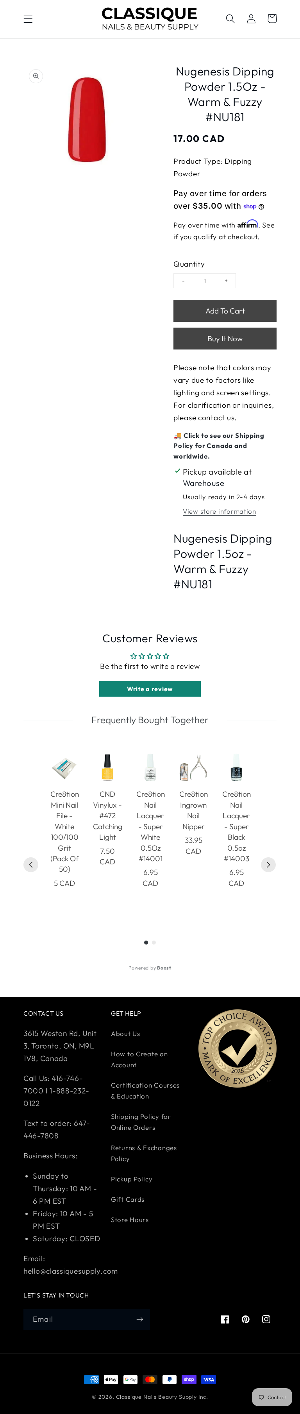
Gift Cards (128, 1199)
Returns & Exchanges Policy (144, 1153)
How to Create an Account (139, 1059)
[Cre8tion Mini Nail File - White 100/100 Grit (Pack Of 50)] (64, 767)
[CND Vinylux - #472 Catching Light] (107, 767)
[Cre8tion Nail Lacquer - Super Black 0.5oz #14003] (236, 767)
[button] (28, 18)
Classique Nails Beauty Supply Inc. (162, 1396)
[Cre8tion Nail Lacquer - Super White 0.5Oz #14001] (150, 767)
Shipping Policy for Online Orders (141, 1121)
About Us (125, 1033)
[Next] (268, 864)
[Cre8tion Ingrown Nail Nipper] (193, 767)
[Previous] (30, 864)
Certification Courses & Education (145, 1090)
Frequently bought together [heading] (150, 720)
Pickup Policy (131, 1179)
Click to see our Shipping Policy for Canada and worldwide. (218, 445)
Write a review (150, 689)
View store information (219, 511)
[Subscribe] (139, 1319)
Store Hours (130, 1219)
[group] (64, 831)
